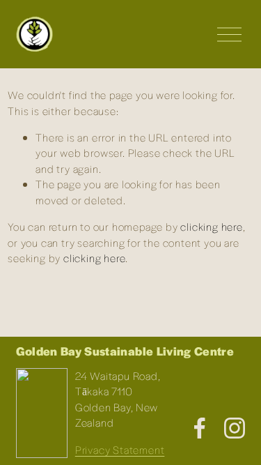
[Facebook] (200, 428)
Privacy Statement (120, 449)
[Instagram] (234, 428)
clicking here (211, 226)
